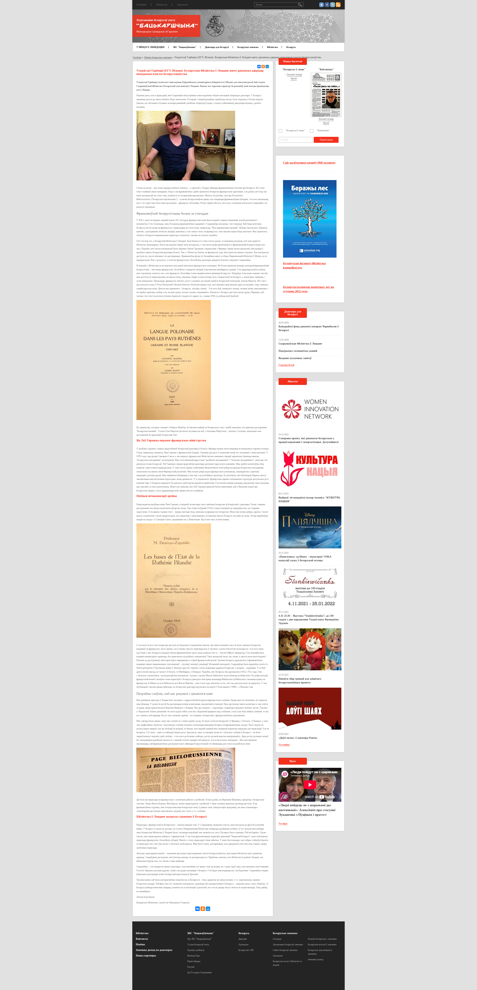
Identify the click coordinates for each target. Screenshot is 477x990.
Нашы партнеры (146, 955)
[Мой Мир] (267, 66)
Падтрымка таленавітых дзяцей (298, 351)
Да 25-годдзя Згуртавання (199, 972)
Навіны (140, 944)
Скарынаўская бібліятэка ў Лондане (300, 343)
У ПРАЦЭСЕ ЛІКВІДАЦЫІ (150, 47)
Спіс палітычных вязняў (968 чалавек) (309, 162)
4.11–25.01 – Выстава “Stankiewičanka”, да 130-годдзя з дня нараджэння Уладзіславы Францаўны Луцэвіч (309, 619)
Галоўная (141, 4)
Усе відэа (283, 823)
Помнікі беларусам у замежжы (322, 939)
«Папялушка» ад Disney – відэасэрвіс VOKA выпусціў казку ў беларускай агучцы (305, 558)
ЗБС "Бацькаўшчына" (184, 47)
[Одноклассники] (263, 66)
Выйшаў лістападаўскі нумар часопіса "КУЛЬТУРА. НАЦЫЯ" (310, 499)
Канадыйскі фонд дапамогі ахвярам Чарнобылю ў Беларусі (309, 328)
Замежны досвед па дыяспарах (154, 950)
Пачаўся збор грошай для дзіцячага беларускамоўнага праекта (300, 680)
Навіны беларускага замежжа (158, 57)
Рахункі (191, 967)
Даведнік (242, 939)
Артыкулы (243, 944)
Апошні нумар (294, 74)
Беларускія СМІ (246, 950)
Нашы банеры (193, 961)
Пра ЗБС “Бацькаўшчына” (199, 939)
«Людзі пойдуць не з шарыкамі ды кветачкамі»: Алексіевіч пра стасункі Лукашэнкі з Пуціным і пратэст (307, 809)
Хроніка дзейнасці (195, 950)
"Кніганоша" (323, 130)
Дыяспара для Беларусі (217, 47)
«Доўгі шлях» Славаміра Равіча (298, 737)
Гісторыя (277, 939)
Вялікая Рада (193, 955)
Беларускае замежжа (247, 47)
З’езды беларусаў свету (198, 944)
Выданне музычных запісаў (295, 358)
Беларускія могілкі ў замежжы (322, 944)
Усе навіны (284, 744)
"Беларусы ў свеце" (295, 130)
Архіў (293, 78)
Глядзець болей (286, 365)
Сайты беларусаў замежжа (285, 950)
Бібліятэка (162, 4)
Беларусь (291, 47)
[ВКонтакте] (259, 66)
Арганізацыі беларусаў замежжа (288, 944)
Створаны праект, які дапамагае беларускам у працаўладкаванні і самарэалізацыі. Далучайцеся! (309, 440)
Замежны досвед (315, 959)
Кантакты (182, 4)
